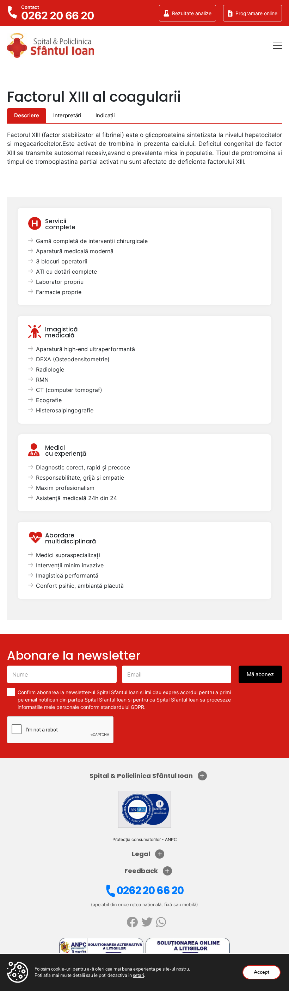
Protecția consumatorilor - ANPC (144, 839)
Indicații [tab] (105, 115)
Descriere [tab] (26, 115)
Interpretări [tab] (67, 115)
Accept (261, 972)
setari (138, 975)
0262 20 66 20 (150, 890)
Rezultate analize (191, 13)
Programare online (256, 13)
